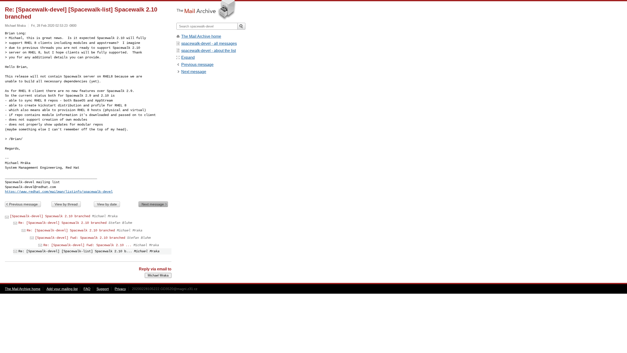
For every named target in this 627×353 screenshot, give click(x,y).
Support (102, 289)
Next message (153, 204)
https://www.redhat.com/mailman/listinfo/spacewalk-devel (59, 192)
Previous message (23, 204)
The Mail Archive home (201, 36)
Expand (188, 57)
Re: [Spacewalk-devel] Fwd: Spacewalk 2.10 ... (87, 245)
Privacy (120, 289)
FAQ (87, 289)
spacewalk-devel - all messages (209, 43)
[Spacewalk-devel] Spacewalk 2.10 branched (50, 216)
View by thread (66, 204)
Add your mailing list (62, 289)
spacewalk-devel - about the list (208, 51)
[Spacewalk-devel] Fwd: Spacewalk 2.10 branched (80, 238)
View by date (107, 204)
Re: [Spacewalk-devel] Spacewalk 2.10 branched (62, 223)
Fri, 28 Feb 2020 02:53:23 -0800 (53, 25)
